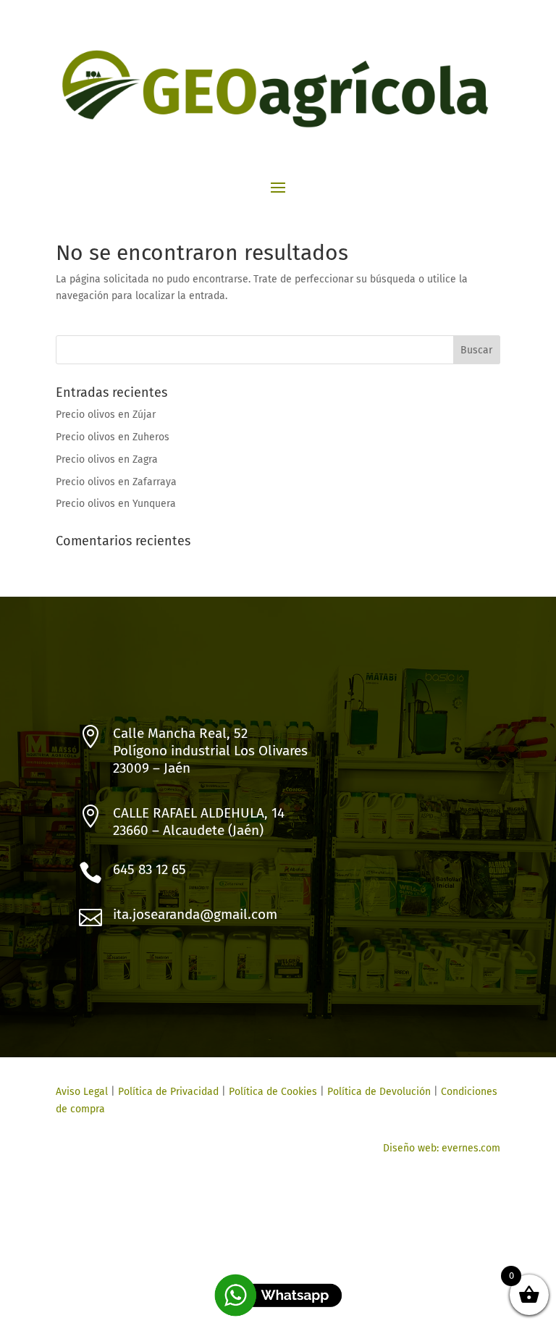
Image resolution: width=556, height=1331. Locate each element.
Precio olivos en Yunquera (116, 503)
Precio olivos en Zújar (106, 414)
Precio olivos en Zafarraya (116, 482)
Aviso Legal (82, 1092)
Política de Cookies (271, 1092)
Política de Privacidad (168, 1092)
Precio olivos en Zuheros (112, 437)
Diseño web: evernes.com (441, 1148)
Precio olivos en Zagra (107, 459)
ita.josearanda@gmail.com (195, 914)
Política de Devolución (379, 1092)
